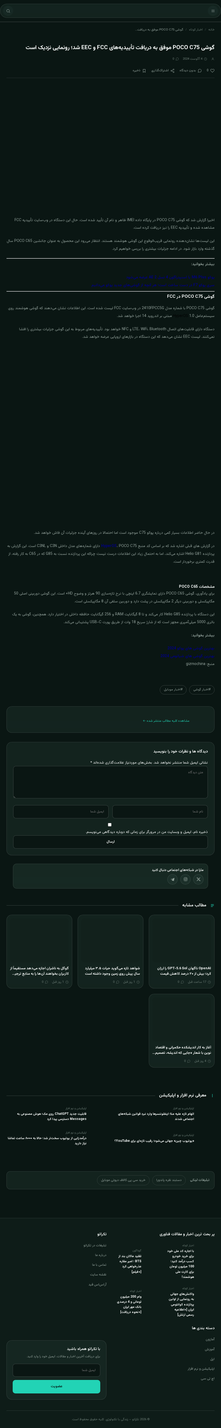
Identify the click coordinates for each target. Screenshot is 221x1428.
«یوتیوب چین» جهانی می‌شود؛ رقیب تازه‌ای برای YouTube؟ (154, 1141)
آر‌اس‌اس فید (97, 1284)
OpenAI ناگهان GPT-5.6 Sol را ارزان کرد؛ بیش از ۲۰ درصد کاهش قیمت (184, 971)
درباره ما (100, 1255)
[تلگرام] (172, 879)
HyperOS (109, 546)
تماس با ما (99, 1265)
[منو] (213, 11)
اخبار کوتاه (196, 29)
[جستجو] (8, 11)
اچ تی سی (208, 1378)
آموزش (210, 1349)
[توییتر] (198, 879)
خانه (211, 29)
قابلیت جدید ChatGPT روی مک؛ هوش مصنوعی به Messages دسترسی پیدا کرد (52, 1117)
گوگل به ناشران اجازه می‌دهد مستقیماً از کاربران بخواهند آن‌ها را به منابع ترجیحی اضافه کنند (39, 974)
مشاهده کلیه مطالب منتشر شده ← (166, 720)
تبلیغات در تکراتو (95, 1245)
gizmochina (195, 664)
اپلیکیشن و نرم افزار (201, 1369)
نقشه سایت (98, 1274)
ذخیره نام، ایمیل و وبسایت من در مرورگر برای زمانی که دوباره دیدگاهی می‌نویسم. (147, 832)
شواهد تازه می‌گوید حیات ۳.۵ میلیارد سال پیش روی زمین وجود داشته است (112, 971)
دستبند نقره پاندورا (169, 1180)
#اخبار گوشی (201, 689)
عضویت (57, 1386)
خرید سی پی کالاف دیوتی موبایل (123, 1180)
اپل (212, 1359)
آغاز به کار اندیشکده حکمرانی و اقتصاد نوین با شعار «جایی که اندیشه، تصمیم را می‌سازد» (181, 1053)
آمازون (210, 1339)
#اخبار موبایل (173, 689)
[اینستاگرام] (185, 879)
